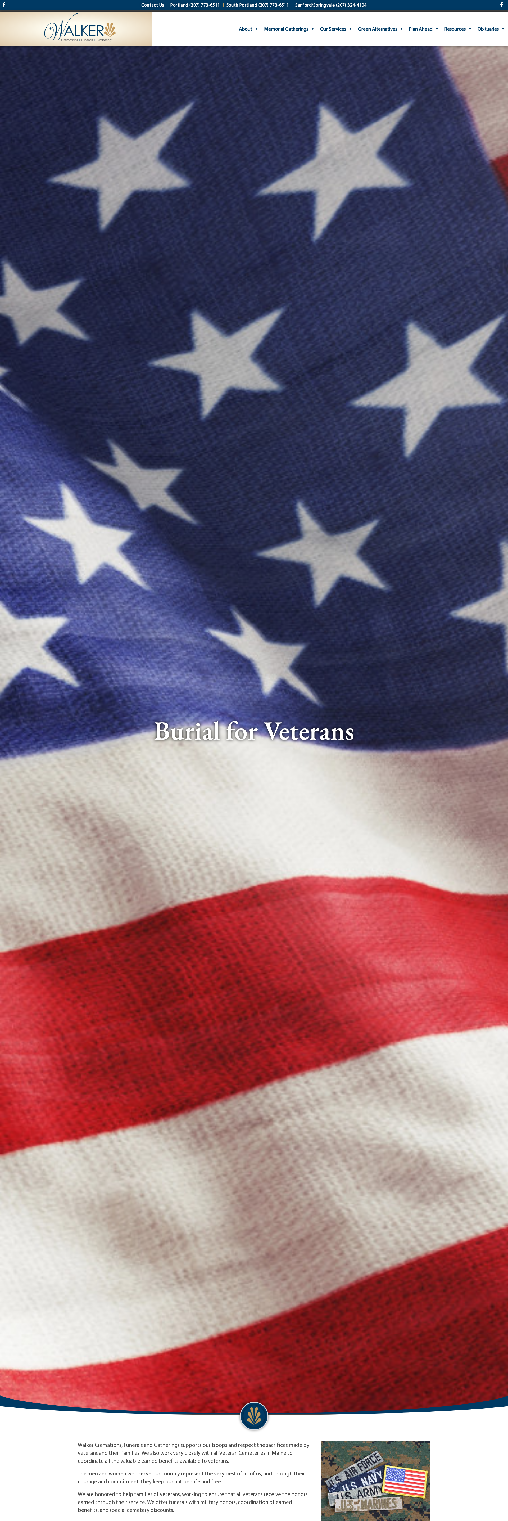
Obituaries (488, 29)
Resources (455, 29)
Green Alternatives (377, 29)
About (245, 29)
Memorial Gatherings (286, 29)
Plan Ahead (421, 29)
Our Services (333, 29)
